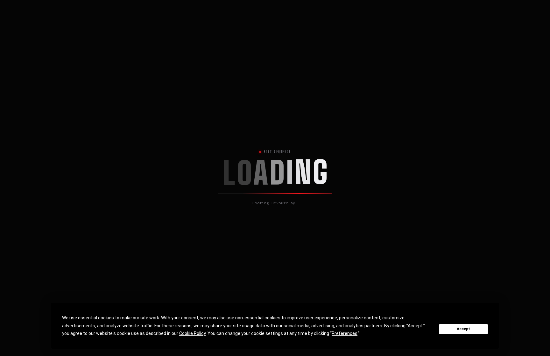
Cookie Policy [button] (192, 333)
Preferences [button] (344, 333)
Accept (463, 329)
